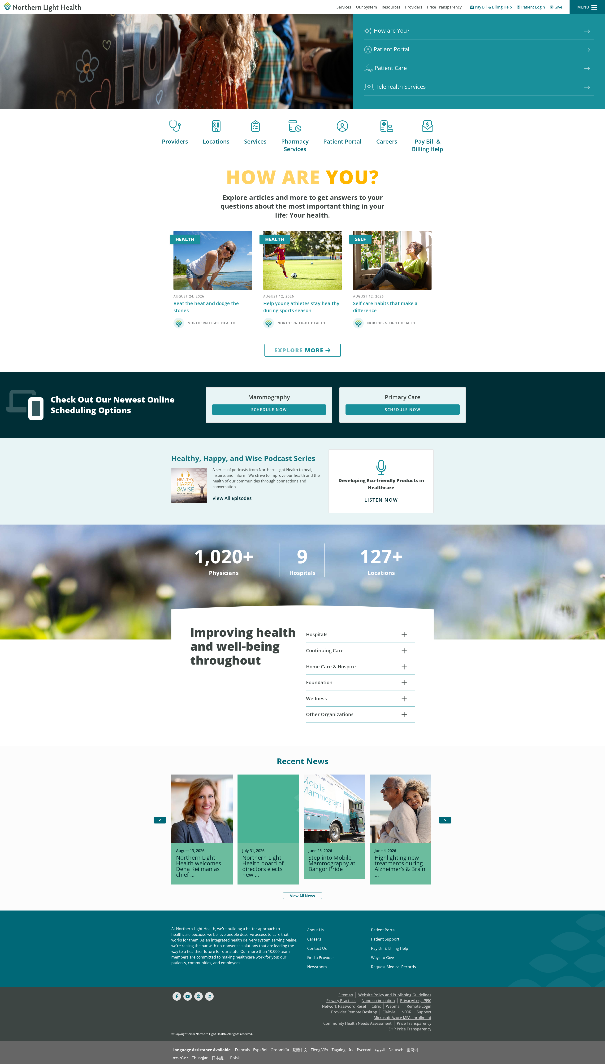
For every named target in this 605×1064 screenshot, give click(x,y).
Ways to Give (382, 957)
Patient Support (385, 939)
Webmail (394, 1006)
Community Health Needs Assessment (357, 1023)
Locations (216, 141)
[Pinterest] (198, 996)
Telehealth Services (401, 86)
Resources (391, 7)
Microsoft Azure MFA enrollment (402, 1017)
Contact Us (317, 948)
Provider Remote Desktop (354, 1012)
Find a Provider (320, 957)
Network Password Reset (344, 1006)
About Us (315, 930)
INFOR (406, 1012)
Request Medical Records (393, 966)
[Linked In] (209, 996)
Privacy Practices (341, 1000)
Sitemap (345, 995)
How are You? (391, 30)
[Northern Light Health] (76, 7)
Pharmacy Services (295, 145)
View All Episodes (232, 498)
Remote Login (419, 1006)
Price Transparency (444, 7)
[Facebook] (177, 996)
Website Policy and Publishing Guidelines (394, 995)
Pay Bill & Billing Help (427, 145)
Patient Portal (391, 49)
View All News (302, 895)
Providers (413, 7)
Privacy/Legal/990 (415, 1000)
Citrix (376, 1006)
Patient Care (391, 68)
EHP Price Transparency (410, 1029)
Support (424, 1012)
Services (344, 7)
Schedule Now (269, 409)
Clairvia (388, 1012)
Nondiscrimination (378, 1000)
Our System (366, 7)
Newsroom (317, 966)
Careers (386, 141)
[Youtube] (187, 996)
